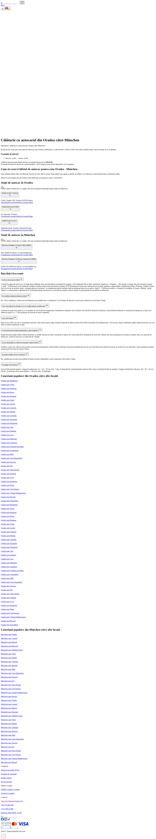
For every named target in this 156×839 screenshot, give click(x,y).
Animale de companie (9, 774)
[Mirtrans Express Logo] (10, 3)
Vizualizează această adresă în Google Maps (17, 202)
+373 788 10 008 (7, 809)
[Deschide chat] (3, 836)
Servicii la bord (6, 782)
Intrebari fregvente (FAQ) (10, 770)
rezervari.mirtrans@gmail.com (12, 801)
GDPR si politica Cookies (10, 789)
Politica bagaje (6, 778)
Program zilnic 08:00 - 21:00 (11, 813)
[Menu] (22, 2)
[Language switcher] (7, 8)
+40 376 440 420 (7, 805)
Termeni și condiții (7, 793)
